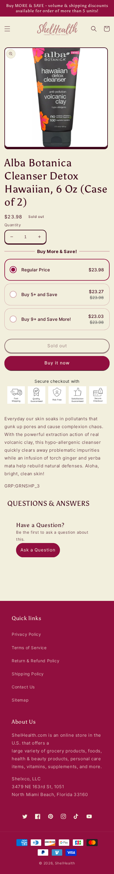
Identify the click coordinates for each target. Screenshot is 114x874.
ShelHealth (65, 863)
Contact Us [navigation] (23, 686)
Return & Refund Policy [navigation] (35, 660)
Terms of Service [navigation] (29, 647)
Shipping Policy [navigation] (28, 673)
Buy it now (57, 363)
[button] (7, 28)
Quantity (12, 224)
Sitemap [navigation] (20, 699)
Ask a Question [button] (38, 550)
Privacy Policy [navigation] (26, 634)
